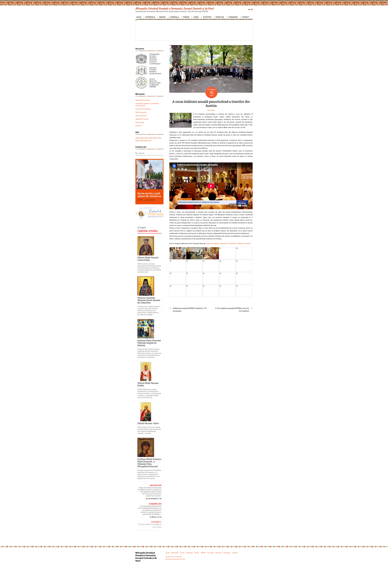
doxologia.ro (156, 521)
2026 (137, 138)
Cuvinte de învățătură (143, 109)
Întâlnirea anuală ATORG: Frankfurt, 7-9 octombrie (189, 309)
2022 (155, 138)
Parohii (186, 17)
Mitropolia (150, 17)
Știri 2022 (211, 110)
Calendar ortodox (147, 230)
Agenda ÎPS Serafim (142, 100)
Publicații (220, 17)
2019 (141, 141)
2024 (146, 138)
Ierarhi (162, 17)
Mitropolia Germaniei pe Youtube (175, 559)
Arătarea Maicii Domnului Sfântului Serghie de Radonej (149, 343)
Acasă (138, 17)
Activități (207, 17)
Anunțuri (138, 126)
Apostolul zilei (155, 485)
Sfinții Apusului (141, 112)
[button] (138, 29)
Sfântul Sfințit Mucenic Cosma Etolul (148, 258)
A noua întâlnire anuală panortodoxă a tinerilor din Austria (211, 103)
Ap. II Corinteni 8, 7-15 (153, 499)
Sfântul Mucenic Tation (148, 423)
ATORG (196, 17)
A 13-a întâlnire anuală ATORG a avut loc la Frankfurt (232, 309)
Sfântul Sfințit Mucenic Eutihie (148, 384)
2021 (159, 138)
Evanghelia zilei (155, 503)
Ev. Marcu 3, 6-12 (155, 517)
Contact (245, 17)
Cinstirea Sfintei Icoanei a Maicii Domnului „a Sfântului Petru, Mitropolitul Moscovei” (149, 463)
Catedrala (174, 17)
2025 (142, 138)
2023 (151, 138)
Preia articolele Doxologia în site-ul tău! (149, 525)
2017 (150, 141)
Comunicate (139, 122)
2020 (137, 141)
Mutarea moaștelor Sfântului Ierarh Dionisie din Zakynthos (148, 300)
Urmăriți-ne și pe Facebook (174, 556)
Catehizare (233, 17)
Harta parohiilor (141, 115)
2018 (145, 141)
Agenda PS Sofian (141, 119)
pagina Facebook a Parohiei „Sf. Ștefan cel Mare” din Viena (228, 243)
